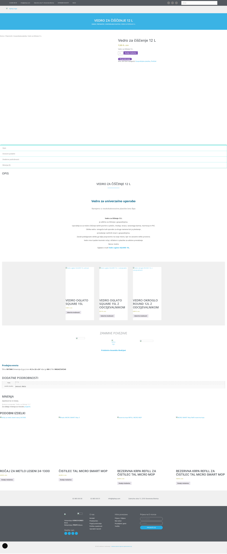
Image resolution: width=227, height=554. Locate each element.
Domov (94, 24)
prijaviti (27, 407)
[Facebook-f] (168, 3)
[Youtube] (176, 3)
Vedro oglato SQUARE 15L (119, 248)
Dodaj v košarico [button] (7, 480)
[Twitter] (172, 3)
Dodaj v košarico (130, 53)
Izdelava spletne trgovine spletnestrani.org (121, 546)
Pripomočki (100, 24)
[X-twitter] (69, 533)
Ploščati (153, 61)
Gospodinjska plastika (112, 24)
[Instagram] (72, 533)
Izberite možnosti (73, 312)
